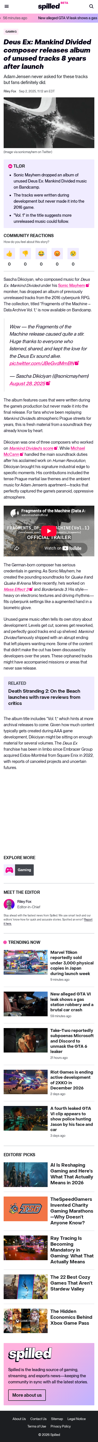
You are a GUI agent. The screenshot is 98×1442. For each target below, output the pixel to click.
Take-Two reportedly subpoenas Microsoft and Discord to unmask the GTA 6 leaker (72, 1041)
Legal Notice (76, 1419)
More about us (27, 1395)
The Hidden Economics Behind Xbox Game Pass (71, 1317)
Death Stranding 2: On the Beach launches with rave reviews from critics (44, 697)
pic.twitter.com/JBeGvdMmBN (41, 363)
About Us (19, 1419)
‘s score (31, 448)
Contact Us (38, 1419)
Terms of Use (36, 1426)
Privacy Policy (61, 1426)
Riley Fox (10, 91)
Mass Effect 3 (16, 589)
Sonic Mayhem (71, 285)
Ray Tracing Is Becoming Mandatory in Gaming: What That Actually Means (72, 1250)
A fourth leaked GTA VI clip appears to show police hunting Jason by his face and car (71, 1119)
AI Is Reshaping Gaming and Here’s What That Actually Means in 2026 (71, 1174)
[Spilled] (49, 7)
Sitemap (57, 1419)
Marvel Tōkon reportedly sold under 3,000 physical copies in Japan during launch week (72, 963)
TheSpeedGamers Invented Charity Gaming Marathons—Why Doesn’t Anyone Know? (71, 1211)
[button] (91, 7)
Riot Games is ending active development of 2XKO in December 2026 (71, 1080)
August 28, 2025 (27, 383)
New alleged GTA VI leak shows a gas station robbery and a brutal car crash (71, 1002)
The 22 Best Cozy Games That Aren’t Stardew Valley (71, 1283)
